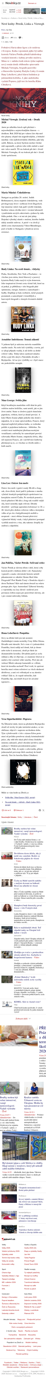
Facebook (8, 1362)
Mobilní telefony (31, 1342)
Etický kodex (23, 1365)
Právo (3, 30)
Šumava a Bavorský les (10, 1304)
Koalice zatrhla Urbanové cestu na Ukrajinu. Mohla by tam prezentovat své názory (33, 1103)
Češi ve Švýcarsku (9, 1307)
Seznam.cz (32, 3)
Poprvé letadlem (8, 1300)
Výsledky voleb (7, 1254)
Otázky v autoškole (31, 1310)
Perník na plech (30, 1289)
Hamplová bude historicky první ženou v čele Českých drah (28, 906)
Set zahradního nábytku (13, 1339)
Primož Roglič (29, 1261)
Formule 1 (6, 1285)
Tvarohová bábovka (31, 1282)
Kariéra (31, 1362)
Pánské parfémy (22, 1354)
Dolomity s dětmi (8, 1313)
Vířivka (37, 1339)
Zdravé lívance (29, 1279)
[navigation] (3, 3)
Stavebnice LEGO (10, 1346)
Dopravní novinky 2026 (33, 1304)
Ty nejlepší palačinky (32, 1272)
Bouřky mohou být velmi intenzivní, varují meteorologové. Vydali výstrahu (28, 831)
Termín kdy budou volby (11, 1258)
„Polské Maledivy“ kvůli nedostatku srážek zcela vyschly (27, 978)
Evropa (16, 889)
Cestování (17, 985)
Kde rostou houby (16, 1323)
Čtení (36, 817)
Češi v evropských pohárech (22, 1327)
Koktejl (16, 960)
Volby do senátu (8, 1261)
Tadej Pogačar (29, 1258)
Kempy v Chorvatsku (9, 1297)
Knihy (20, 817)
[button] (23, 100)
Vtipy (15, 1005)
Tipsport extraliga (8, 1279)
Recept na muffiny (31, 1276)
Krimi (16, 864)
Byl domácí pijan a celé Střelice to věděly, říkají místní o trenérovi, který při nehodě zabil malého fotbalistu (22, 1165)
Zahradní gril (28, 1339)
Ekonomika (18, 911)
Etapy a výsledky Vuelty (33, 1251)
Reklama (23, 1362)
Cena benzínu (29, 1323)
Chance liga (6, 1272)
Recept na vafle (30, 1285)
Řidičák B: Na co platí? (32, 1307)
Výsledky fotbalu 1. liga (10, 1276)
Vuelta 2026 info (30, 1248)
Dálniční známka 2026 (32, 1300)
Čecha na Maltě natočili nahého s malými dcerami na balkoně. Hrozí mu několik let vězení (27, 883)
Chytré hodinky (32, 1350)
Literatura (27, 817)
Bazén (20, 1331)
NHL (3, 1289)
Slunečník (22, 1335)
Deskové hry (11, 1350)
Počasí (16, 837)
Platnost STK (29, 1313)
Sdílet (15, 37)
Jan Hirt (27, 1254)
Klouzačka (32, 1335)
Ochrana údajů (35, 1365)
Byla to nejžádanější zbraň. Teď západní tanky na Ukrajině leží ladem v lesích (27, 930)
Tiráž (38, 1362)
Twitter (16, 1362)
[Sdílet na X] (43, 810)
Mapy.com (21, 1319)
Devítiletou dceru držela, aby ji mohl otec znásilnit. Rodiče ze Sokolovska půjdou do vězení (27, 856)
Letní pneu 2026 (30, 1297)
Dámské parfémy (24, 1346)
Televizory (21, 1350)
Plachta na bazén (31, 1331)
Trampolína (12, 1335)
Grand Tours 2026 (31, 1264)
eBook (6, 37)
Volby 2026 (6, 1248)
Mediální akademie (10, 1365)
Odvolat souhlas (13, 1367)
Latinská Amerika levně (10, 1310)
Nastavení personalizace (30, 1367)
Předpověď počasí (34, 1319)
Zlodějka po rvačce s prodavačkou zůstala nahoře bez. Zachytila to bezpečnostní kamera (28, 955)
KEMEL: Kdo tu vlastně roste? (27, 1001)
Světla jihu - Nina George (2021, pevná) (20, 797)
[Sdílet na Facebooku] (40, 810)
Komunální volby (8, 1264)
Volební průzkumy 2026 (10, 1251)
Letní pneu (37, 1346)
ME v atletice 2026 (9, 1282)
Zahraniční (17, 936)
